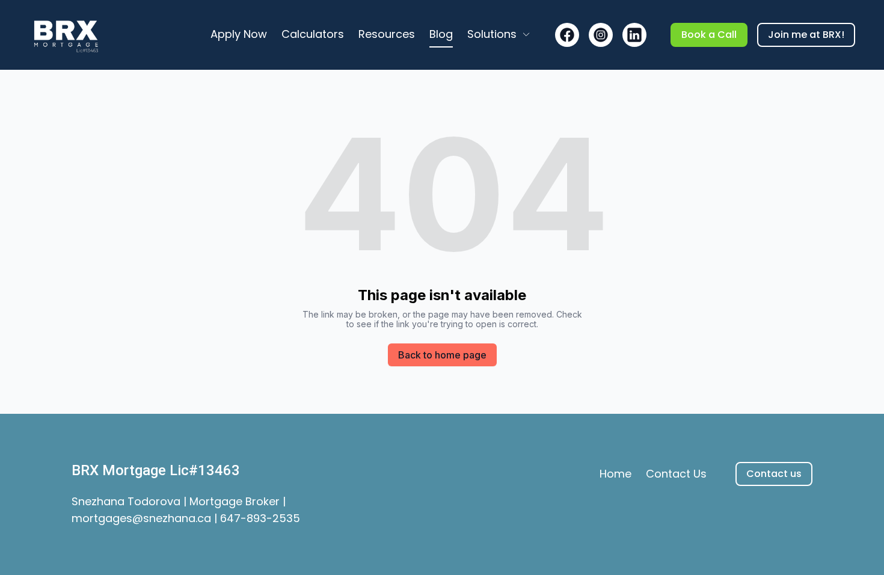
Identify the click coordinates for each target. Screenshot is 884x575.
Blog (441, 34)
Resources (386, 34)
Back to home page (442, 355)
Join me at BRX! (806, 35)
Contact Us (676, 473)
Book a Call (709, 35)
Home (615, 473)
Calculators (312, 34)
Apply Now (238, 34)
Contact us (774, 474)
